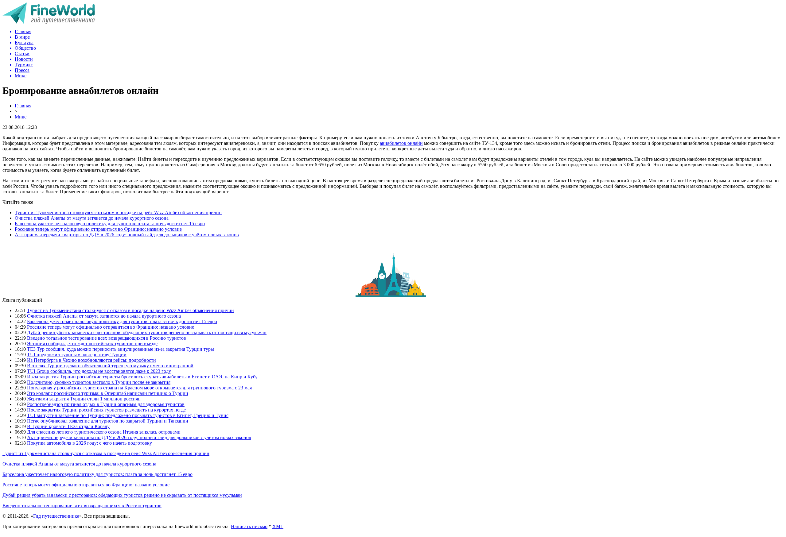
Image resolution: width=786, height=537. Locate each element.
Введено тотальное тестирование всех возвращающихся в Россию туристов (106, 338)
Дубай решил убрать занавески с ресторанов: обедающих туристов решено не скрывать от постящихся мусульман (147, 332)
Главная (23, 105)
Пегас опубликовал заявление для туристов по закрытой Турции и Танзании (107, 420)
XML (277, 526)
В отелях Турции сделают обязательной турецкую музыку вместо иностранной (110, 365)
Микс (20, 116)
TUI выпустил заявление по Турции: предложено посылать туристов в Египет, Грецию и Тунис (127, 415)
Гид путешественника (56, 516)
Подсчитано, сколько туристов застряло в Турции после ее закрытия (98, 382)
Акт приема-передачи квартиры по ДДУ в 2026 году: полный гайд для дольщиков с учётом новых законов (127, 234)
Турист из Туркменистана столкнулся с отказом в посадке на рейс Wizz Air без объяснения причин (118, 212)
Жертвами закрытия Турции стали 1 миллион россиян (84, 398)
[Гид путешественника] (48, 22)
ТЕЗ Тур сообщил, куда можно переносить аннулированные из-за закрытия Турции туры (120, 349)
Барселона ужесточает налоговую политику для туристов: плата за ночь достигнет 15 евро (110, 223)
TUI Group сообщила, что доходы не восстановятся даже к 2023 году (99, 371)
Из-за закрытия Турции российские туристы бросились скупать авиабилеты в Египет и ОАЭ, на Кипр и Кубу (142, 376)
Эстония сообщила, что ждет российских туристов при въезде (92, 343)
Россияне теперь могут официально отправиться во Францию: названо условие (98, 229)
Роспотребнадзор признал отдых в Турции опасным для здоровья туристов (106, 404)
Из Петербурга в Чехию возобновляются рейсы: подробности (91, 360)
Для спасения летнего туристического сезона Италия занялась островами (104, 432)
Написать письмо (249, 526)
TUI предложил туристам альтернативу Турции (76, 354)
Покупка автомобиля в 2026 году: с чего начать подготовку (89, 443)
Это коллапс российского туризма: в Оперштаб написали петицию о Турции (107, 393)
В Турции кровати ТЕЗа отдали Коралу (68, 426)
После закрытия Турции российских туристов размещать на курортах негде (106, 409)
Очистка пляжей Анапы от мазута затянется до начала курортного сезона (92, 218)
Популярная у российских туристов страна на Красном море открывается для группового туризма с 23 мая (139, 387)
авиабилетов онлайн (401, 143)
